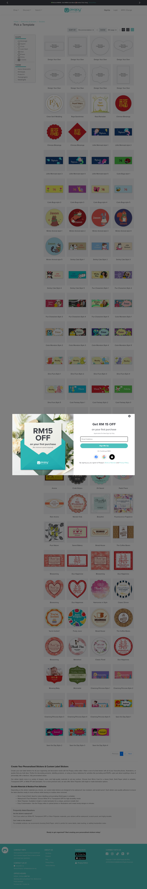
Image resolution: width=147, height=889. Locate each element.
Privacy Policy (123, 463)
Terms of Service (110, 463)
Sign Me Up (104, 446)
